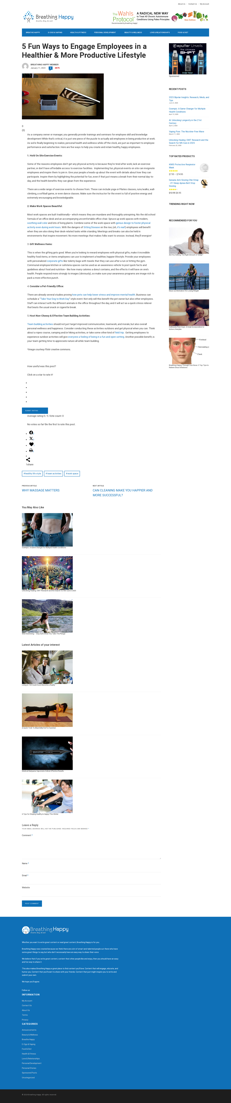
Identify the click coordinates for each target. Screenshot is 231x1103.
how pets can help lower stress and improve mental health (103, 294)
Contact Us (192, 4)
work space (73, 473)
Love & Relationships (160, 32)
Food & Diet (183, 32)
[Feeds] (35, 990)
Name (25, 863)
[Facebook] (22, 4)
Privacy (25, 1020)
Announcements (29, 1030)
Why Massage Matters (40, 490)
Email (25, 875)
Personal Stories (29, 1068)
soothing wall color (37, 223)
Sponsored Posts (29, 1073)
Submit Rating (32, 410)
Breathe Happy (33, 32)
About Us (181, 4)
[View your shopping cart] (201, 32)
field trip (119, 332)
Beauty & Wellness (133, 32)
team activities (54, 473)
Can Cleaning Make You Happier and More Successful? (123, 492)
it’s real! (121, 227)
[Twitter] (24, 4)
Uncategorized (28, 1078)
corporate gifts (55, 261)
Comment (27, 835)
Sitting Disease (92, 227)
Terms (25, 1015)
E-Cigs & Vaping (55, 32)
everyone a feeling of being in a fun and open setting (96, 336)
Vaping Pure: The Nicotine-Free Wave (186, 131)
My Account (204, 4)
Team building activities (40, 324)
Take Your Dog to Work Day (55, 298)
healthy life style (33, 473)
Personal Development (105, 32)
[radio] (93, 382)
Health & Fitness (78, 32)
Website (26, 887)
